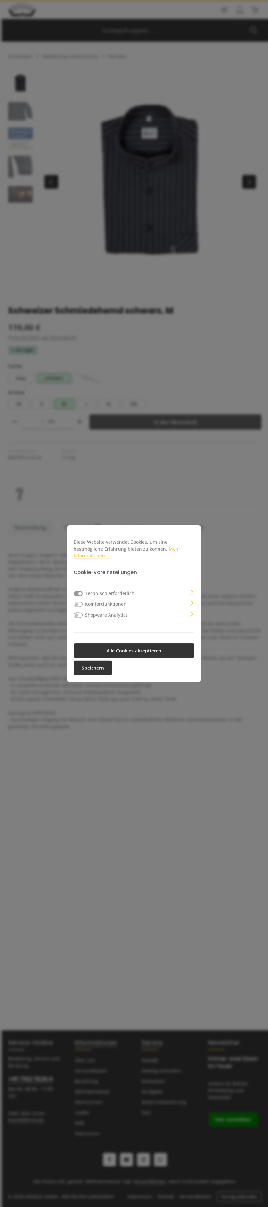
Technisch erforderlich (110, 593)
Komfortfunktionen (105, 604)
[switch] (78, 604)
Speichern (93, 668)
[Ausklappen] (192, 591)
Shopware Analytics (106, 614)
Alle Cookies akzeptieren (134, 650)
